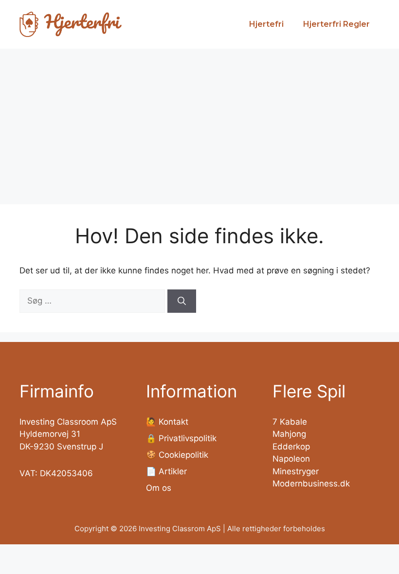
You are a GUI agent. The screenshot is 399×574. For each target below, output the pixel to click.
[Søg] (181, 301)
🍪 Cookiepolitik (177, 455)
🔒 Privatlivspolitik (181, 438)
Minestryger (295, 471)
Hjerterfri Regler (336, 24)
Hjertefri (266, 24)
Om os (158, 488)
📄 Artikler (166, 471)
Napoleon (291, 459)
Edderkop (291, 446)
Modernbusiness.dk (311, 483)
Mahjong (289, 434)
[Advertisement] (199, 122)
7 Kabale (289, 422)
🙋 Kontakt (167, 422)
